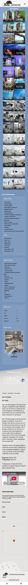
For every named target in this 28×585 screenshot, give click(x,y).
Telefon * (4, 512)
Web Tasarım (16, 580)
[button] (14, 540)
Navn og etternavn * (6, 502)
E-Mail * (4, 507)
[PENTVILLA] (14, 345)
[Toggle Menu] (25, 3)
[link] (7, 583)
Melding (4, 517)
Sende (14, 526)
